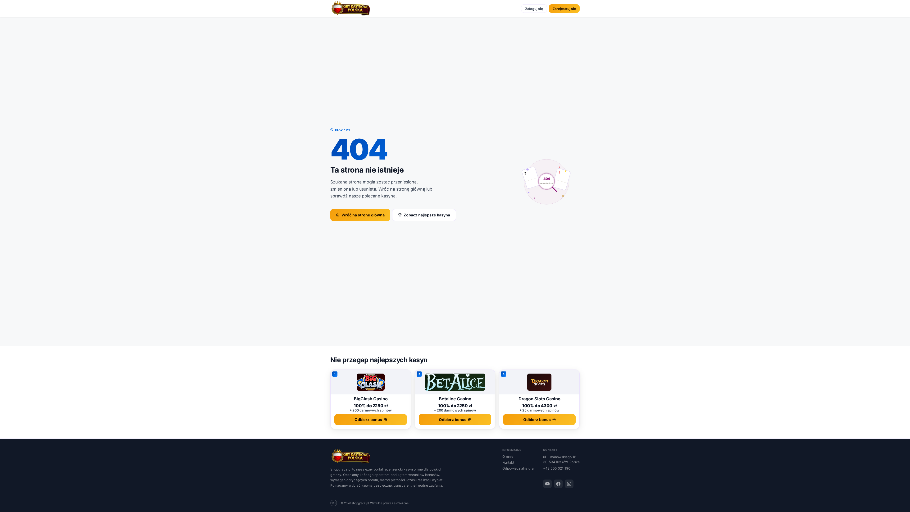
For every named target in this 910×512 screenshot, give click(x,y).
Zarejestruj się (564, 9)
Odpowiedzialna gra (518, 468)
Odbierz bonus (368, 419)
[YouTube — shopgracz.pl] (547, 484)
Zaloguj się (534, 9)
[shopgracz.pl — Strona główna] (350, 8)
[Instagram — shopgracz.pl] (569, 484)
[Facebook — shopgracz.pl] (558, 484)
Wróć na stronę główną (363, 215)
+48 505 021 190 (556, 468)
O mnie (507, 456)
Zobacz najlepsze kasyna (427, 215)
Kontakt (508, 462)
